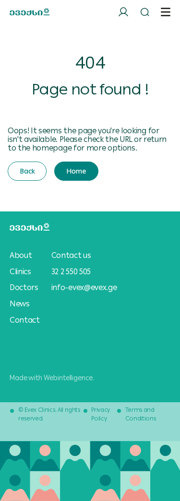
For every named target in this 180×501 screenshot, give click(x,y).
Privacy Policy (100, 414)
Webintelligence (68, 377)
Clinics (20, 272)
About (21, 255)
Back (27, 171)
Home (76, 171)
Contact (25, 320)
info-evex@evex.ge (84, 287)
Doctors (24, 287)
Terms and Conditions (140, 414)
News (20, 304)
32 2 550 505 (71, 272)
